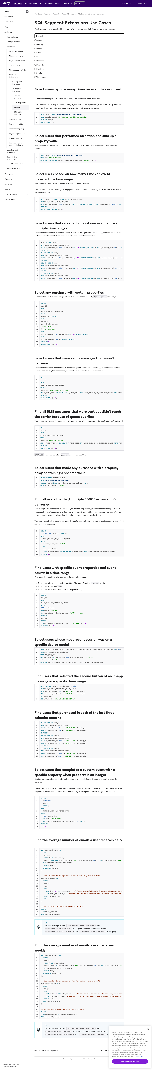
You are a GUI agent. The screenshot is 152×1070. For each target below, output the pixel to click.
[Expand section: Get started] (27, 16)
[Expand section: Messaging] (27, 174)
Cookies (96, 1059)
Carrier (39, 40)
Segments (11, 46)
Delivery (39, 44)
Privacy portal (9, 199)
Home (6, 11)
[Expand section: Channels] (27, 179)
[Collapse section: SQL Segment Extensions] (27, 90)
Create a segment (16, 51)
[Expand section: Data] (27, 27)
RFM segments (20, 103)
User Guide (38, 14)
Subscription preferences (12, 158)
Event (38, 57)
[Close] (148, 1029)
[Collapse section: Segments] (27, 46)
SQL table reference (17, 113)
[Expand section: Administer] (27, 22)
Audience (8, 32)
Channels (8, 179)
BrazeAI (7, 189)
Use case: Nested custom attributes (16, 144)
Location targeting (16, 129)
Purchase (40, 69)
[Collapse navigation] (27, 11)
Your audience (12, 37)
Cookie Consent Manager (130, 1061)
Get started (8, 17)
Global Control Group (15, 164)
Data (6, 27)
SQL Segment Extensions (16, 90)
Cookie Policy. (138, 1057)
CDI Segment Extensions (16, 83)
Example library (10, 194)
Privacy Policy (87, 1059)
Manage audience (13, 42)
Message (40, 61)
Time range (41, 77)
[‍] (76, 3)
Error (38, 52)
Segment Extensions (13, 76)
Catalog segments (17, 97)
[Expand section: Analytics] (27, 184)
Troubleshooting (15, 138)
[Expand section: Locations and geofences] (27, 151)
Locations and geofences (12, 151)
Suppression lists (13, 168)
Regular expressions (17, 133)
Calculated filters (15, 119)
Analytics (8, 184)
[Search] (123, 3)
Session (39, 73)
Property (40, 65)
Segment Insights (16, 124)
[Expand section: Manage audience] (27, 41)
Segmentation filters (17, 61)
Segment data (14, 65)
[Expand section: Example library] (27, 194)
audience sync (40, 236)
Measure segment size (17, 70)
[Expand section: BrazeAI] (27, 189)
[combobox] (128, 3)
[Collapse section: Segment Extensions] (27, 75)
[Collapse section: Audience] (27, 32)
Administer (8, 22)
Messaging (8, 174)
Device (39, 48)
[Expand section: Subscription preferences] (27, 158)
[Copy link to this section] (37, 94)
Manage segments (16, 56)
